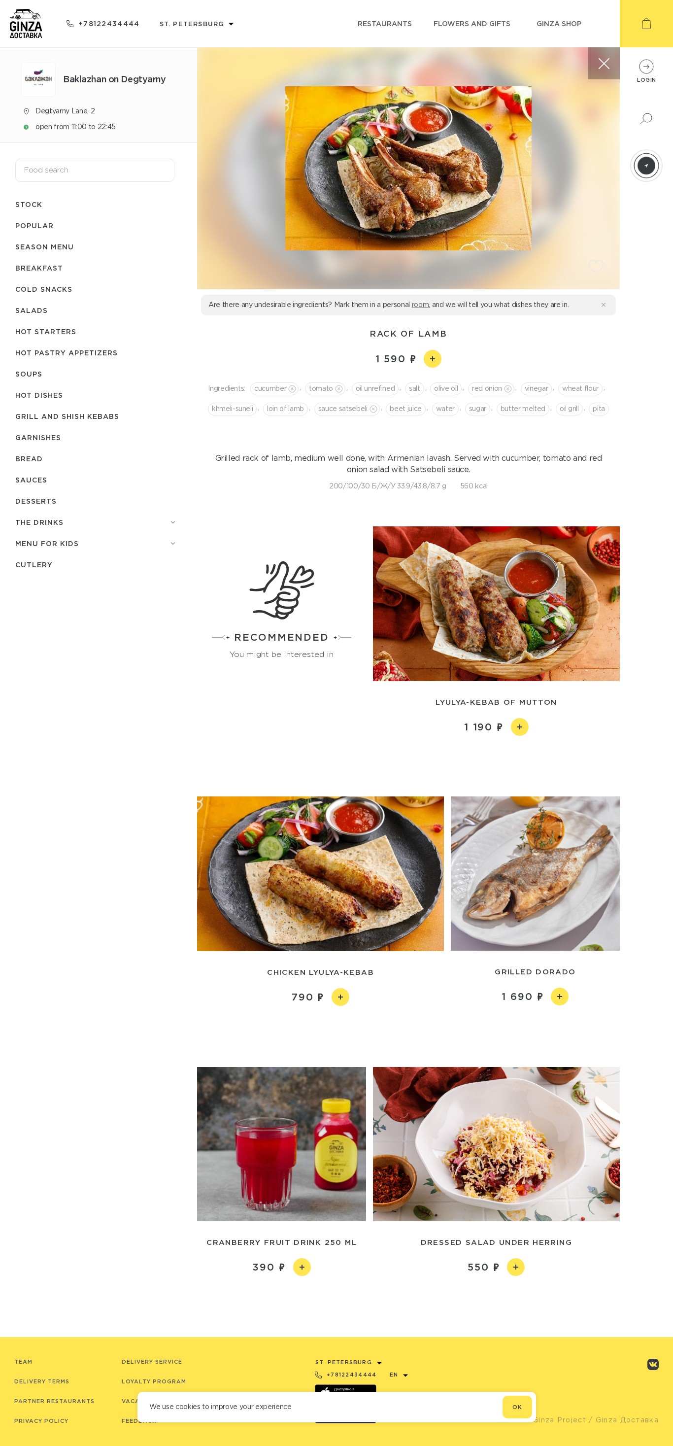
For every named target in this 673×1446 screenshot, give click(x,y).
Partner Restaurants (54, 1401)
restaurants (385, 23)
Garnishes (38, 437)
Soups (28, 374)
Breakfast (39, 268)
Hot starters (45, 331)
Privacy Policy (41, 1421)
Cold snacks (43, 289)
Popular (34, 225)
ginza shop (559, 23)
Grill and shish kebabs (67, 416)
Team (23, 1362)
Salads (31, 310)
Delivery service (152, 1362)
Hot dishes (39, 395)
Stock (28, 204)
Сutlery (34, 564)
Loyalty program (154, 1381)
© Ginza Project (554, 1420)
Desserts (36, 501)
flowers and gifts (472, 23)
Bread (29, 458)
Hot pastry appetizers (66, 352)
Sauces (31, 479)
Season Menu (44, 246)
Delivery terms (41, 1381)
